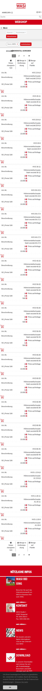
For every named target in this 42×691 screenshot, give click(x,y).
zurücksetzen (25, 44)
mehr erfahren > (21, 602)
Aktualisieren (11, 36)
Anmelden (6, 12)
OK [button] (10, 687)
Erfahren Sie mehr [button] (21, 682)
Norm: (11, 44)
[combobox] (10, 32)
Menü (5, 28)
